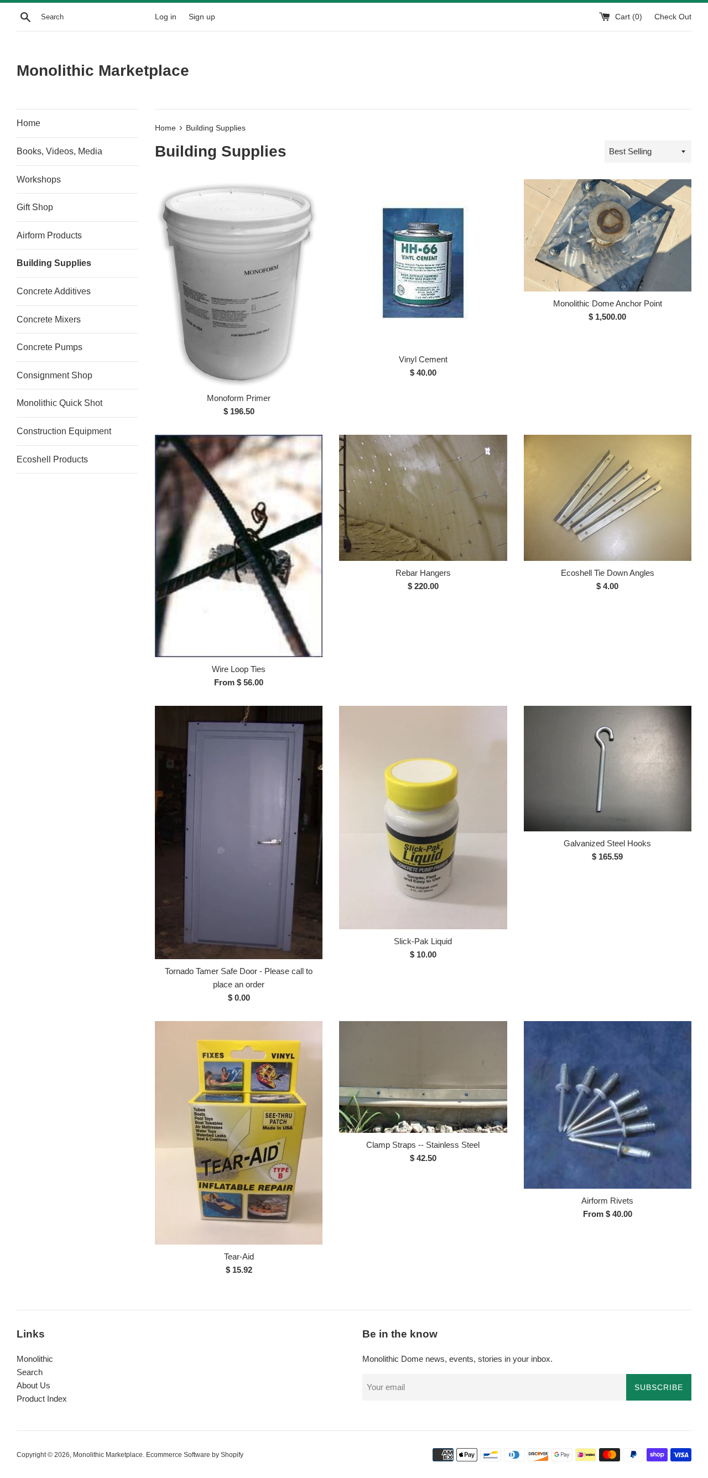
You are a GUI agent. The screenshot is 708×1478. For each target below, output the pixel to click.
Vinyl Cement (423, 359)
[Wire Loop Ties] (238, 546)
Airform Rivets (607, 1200)
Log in (165, 17)
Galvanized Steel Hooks (607, 843)
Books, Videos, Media (59, 151)
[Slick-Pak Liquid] (423, 817)
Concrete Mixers (49, 319)
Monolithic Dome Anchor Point (607, 303)
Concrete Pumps (49, 347)
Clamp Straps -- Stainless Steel (423, 1144)
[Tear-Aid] (238, 1133)
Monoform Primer (238, 398)
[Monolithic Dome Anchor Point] (607, 235)
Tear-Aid (239, 1256)
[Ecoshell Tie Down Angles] (607, 497)
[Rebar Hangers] (423, 497)
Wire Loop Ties (239, 669)
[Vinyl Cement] (423, 263)
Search (30, 1372)
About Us (33, 1385)
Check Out (672, 17)
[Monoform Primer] (238, 282)
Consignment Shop (54, 375)
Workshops (39, 179)
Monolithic (35, 1358)
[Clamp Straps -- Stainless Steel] (423, 1077)
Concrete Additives (54, 291)
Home (28, 123)
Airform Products (49, 235)
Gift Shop (35, 207)
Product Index (42, 1398)
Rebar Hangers (423, 572)
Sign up (202, 17)
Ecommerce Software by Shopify (194, 1455)
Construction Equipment (64, 431)
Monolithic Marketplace (103, 70)
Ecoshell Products (52, 459)
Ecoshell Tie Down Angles (607, 572)
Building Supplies (54, 263)
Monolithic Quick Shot (59, 403)
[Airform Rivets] (607, 1105)
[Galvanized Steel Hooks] (607, 768)
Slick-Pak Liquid (423, 941)
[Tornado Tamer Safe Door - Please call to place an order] (238, 832)
